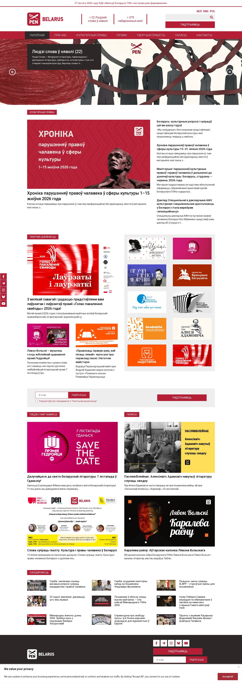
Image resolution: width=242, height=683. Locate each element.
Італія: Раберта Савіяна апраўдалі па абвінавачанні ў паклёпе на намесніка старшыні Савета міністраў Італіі (195, 602)
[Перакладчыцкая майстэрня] (147, 355)
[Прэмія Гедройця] (192, 248)
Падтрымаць (190, 24)
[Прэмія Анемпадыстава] (147, 329)
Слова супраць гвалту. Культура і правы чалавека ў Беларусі (72, 550)
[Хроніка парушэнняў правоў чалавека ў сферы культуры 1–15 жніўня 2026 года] (88, 154)
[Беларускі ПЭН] (45, 19)
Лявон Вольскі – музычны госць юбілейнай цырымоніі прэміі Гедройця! (46, 354)
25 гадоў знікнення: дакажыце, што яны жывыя (67, 598)
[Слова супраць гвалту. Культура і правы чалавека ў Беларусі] (72, 521)
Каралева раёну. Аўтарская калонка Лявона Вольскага (164, 550)
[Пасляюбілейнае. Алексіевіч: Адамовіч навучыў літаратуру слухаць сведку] (169, 447)
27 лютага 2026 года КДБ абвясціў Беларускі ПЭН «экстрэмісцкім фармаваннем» (121, 3)
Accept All (227, 676)
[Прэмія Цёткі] (147, 248)
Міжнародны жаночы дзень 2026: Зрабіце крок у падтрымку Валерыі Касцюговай (65, 619)
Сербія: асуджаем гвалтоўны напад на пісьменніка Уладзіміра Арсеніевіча (130, 584)
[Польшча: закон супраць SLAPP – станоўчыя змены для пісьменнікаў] (166, 585)
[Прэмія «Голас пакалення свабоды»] (192, 355)
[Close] (239, 667)
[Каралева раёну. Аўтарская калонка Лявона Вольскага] (169, 521)
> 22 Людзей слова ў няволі (98, 19)
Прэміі (122, 35)
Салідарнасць (39, 572)
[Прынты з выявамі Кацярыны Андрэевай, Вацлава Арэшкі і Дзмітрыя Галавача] (166, 619)
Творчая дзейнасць (43, 236)
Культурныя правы (91, 35)
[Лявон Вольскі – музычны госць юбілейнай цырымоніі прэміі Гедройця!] (48, 335)
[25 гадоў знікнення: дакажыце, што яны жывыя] (36, 601)
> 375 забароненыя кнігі (130, 19)
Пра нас (60, 35)
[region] (121, 673)
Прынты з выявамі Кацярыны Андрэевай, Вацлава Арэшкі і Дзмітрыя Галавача (196, 618)
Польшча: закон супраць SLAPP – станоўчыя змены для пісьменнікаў (197, 584)
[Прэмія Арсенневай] (147, 302)
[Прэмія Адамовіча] (192, 329)
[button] (12, 72)
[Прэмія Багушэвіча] (192, 275)
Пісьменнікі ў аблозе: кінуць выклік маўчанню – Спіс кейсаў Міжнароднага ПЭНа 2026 (130, 601)
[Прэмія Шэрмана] (147, 275)
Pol (212, 11)
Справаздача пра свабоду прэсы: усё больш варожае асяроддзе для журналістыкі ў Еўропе (131, 619)
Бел (199, 11)
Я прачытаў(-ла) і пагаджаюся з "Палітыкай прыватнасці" (68, 401)
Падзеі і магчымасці (43, 414)
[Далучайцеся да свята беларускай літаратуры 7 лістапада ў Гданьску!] (72, 447)
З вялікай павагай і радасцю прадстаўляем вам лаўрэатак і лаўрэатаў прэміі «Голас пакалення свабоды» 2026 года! (65, 304)
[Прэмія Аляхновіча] (192, 302)
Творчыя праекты (151, 35)
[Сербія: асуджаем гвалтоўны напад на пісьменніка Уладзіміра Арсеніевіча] (101, 585)
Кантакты (204, 35)
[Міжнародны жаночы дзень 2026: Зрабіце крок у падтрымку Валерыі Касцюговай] (36, 619)
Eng (205, 11)
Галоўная (37, 35)
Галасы (181, 35)
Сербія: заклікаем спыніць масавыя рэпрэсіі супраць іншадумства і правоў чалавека (67, 584)
